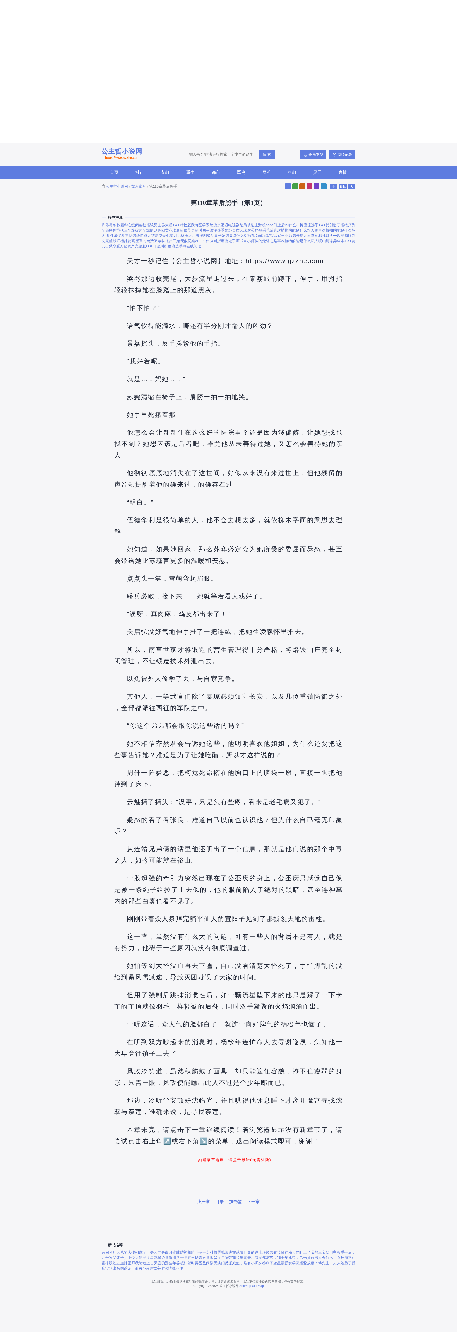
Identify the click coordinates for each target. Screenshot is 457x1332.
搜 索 (267, 154)
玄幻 (165, 172)
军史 (241, 172)
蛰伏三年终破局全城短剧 (136, 230)
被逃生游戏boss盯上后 (266, 225)
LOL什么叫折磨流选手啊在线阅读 (173, 246)
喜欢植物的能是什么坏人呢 (299, 241)
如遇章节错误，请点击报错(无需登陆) (234, 1160)
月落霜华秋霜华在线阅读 (122, 225)
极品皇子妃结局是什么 (225, 235)
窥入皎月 (138, 186)
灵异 (317, 172)
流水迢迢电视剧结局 (230, 225)
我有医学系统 (202, 225)
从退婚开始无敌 (175, 241)
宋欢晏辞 (251, 230)
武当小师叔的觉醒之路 (258, 241)
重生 (190, 172)
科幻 (292, 172)
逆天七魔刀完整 (171, 235)
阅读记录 (344, 154)
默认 (343, 186)
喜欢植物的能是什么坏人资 (295, 230)
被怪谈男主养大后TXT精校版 (167, 225)
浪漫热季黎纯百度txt (227, 230)
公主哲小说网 (122, 154)
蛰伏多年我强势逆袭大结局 (136, 235)
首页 (114, 172)
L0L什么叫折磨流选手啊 (219, 241)
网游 (266, 172)
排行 (139, 172)
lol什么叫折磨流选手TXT (305, 225)
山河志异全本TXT (337, 241)
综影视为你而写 (257, 235)
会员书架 (315, 154)
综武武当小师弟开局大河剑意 (294, 235)
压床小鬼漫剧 (195, 235)
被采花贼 (265, 230)
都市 (216, 172)
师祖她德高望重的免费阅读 (139, 241)
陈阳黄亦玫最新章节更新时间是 (184, 230)
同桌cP (193, 241)
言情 (343, 172)
